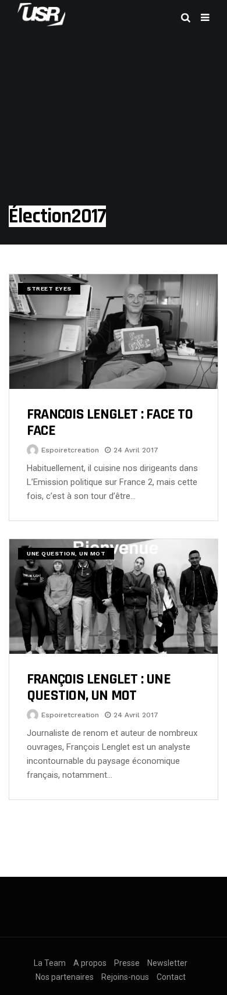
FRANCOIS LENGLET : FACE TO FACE (110, 422)
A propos (90, 963)
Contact (171, 977)
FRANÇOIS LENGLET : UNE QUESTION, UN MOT (99, 687)
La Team (50, 963)
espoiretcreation (70, 450)
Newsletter (167, 963)
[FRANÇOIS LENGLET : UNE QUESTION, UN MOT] (113, 596)
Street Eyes (49, 288)
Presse (127, 963)
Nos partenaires (65, 977)
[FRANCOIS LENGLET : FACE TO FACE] (113, 331)
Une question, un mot (66, 553)
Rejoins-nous (125, 977)
